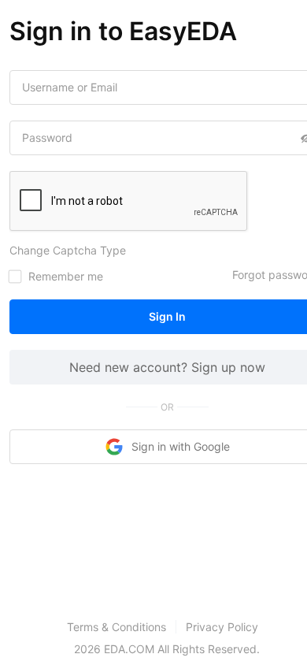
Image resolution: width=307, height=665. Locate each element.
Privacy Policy (222, 626)
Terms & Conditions (116, 626)
